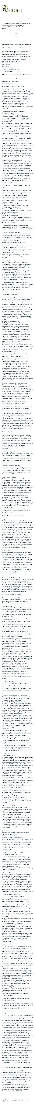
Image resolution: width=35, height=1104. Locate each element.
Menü (17, 33)
